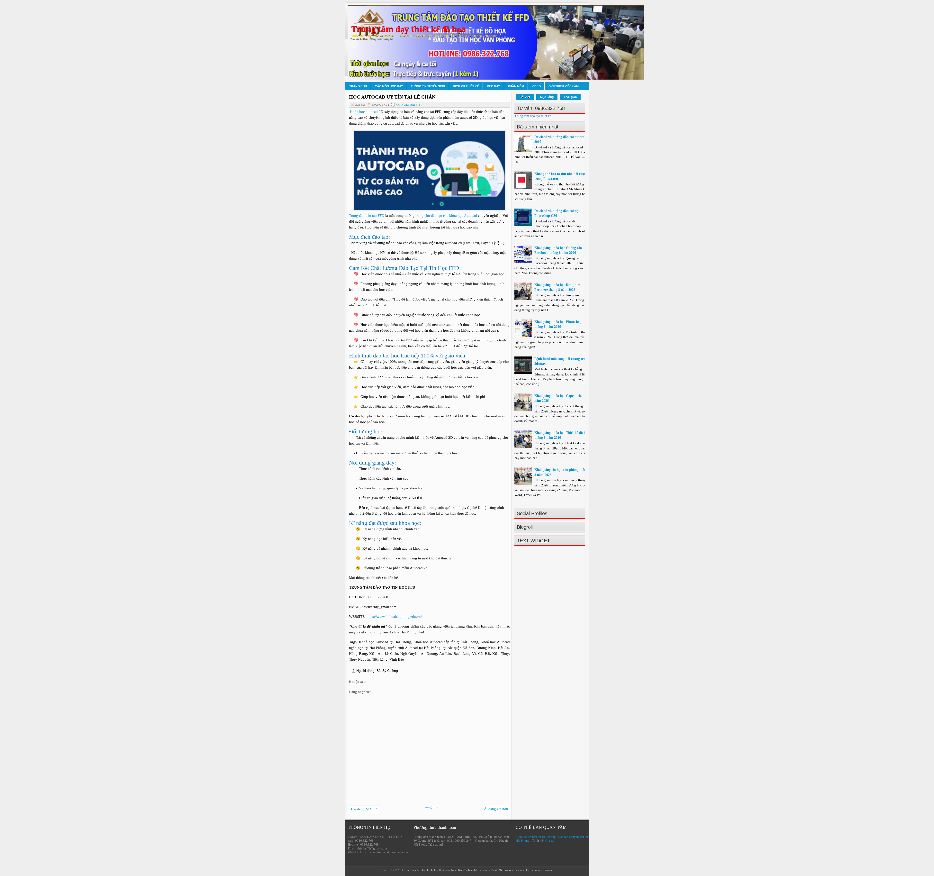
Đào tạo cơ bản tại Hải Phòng (536, 837)
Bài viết (525, 97)
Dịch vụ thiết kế (466, 86)
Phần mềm (516, 86)
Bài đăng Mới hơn (364, 809)
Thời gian (570, 97)
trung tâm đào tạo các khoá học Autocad (446, 216)
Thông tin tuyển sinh (428, 86)
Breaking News (512, 869)
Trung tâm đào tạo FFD (366, 216)
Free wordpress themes (539, 869)
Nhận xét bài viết (409, 104)
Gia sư (549, 840)
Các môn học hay (389, 86)
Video (536, 86)
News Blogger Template (464, 869)
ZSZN (498, 869)
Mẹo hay (493, 86)
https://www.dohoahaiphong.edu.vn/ (394, 617)
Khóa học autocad (363, 112)
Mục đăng (547, 97)
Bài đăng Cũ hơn (495, 809)
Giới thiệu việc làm (563, 86)
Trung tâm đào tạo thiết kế (532, 116)
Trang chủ (358, 86)
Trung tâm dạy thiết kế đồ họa (408, 29)
